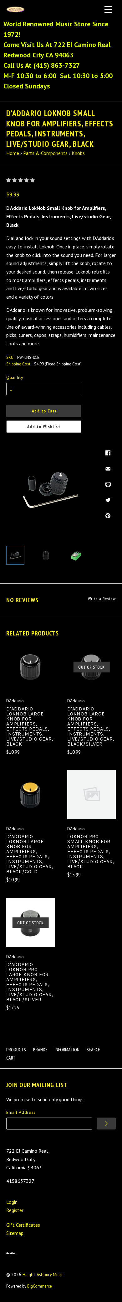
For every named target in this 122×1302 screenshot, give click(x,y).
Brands (40, 1049)
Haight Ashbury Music (43, 1275)
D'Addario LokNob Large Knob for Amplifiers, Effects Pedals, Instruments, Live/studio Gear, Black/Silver (90, 726)
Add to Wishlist (43, 426)
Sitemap (14, 1233)
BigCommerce (39, 1286)
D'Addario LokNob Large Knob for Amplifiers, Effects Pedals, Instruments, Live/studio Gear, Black (29, 726)
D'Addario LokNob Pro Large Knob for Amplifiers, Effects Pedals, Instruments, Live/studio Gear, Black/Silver (29, 981)
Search (93, 1049)
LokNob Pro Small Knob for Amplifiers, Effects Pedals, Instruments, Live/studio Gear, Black (90, 851)
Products (16, 1049)
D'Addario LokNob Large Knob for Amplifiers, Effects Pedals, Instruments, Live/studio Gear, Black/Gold (29, 853)
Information (67, 1049)
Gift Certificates (23, 1225)
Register (14, 1210)
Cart (11, 1058)
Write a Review (102, 599)
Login (12, 1202)
